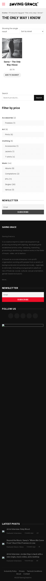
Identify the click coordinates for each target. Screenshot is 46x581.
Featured (10, 533)
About (18, 574)
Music (16, 547)
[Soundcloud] (23, 315)
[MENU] (3, 4)
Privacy (22, 571)
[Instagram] (16, 315)
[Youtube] (35, 315)
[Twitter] (29, 315)
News (22, 547)
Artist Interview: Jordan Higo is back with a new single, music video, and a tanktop (3, 558)
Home (4, 13)
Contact (26, 574)
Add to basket (12, 75)
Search (5, 93)
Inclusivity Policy (10, 571)
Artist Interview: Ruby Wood (3, 531)
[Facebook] (10, 315)
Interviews (18, 533)
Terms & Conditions (34, 571)
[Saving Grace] (24, 4)
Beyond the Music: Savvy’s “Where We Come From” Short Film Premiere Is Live (3, 544)
